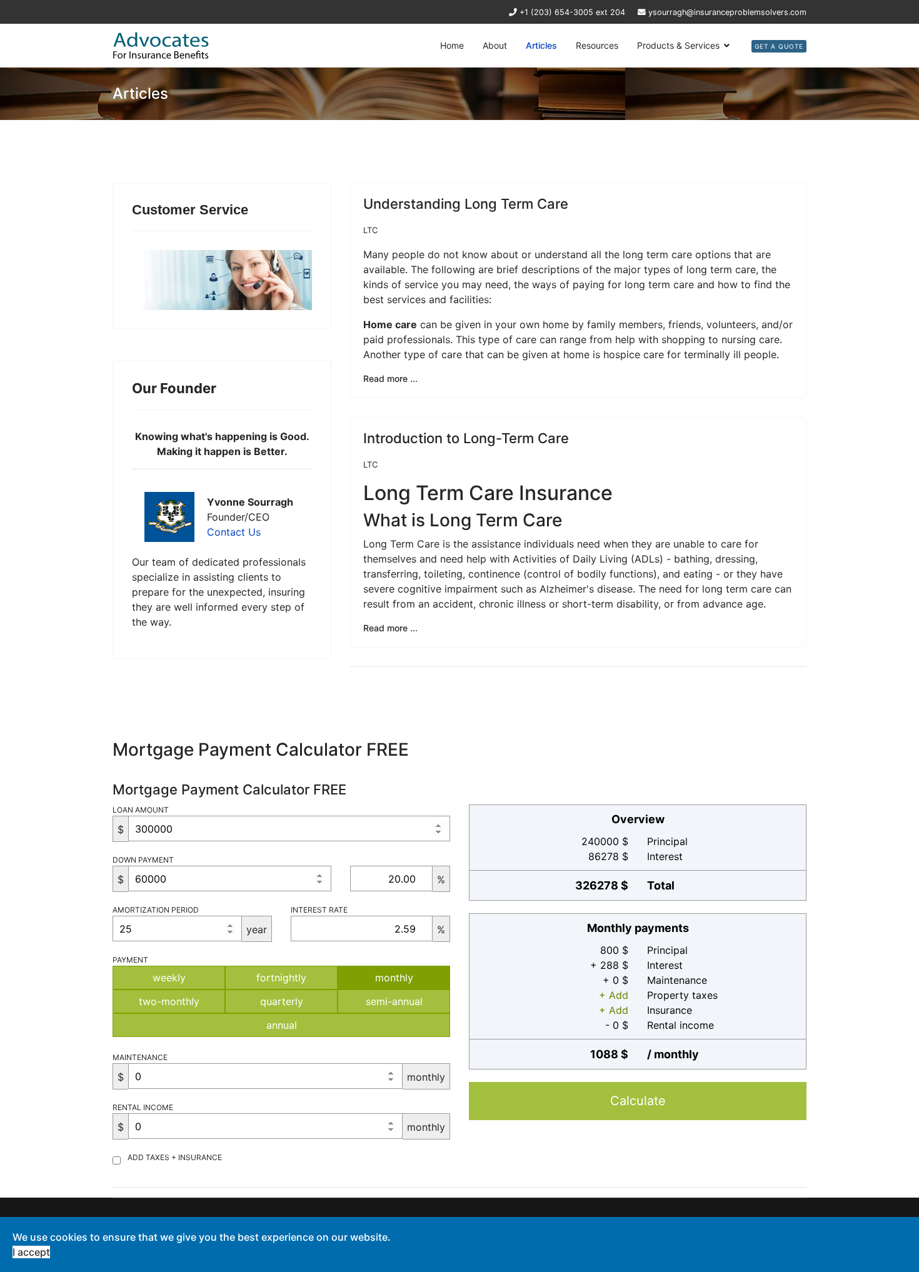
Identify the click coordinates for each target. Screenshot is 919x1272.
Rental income (143, 1107)
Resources (597, 45)
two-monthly (169, 1001)
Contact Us (234, 532)
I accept (31, 1252)
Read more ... (390, 378)
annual (281, 1025)
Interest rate (319, 909)
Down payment (143, 859)
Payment (130, 959)
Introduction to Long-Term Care (466, 438)
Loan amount (141, 809)
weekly (169, 977)
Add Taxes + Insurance (175, 1157)
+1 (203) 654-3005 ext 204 (572, 12)
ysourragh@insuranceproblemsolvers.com (727, 12)
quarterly (281, 1001)
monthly (394, 977)
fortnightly (281, 977)
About (495, 45)
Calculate (638, 1100)
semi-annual (394, 1001)
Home (452, 45)
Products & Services (678, 45)
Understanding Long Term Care (465, 204)
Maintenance (140, 1057)
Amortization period (156, 909)
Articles (541, 45)
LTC (370, 230)
